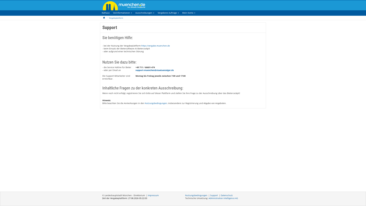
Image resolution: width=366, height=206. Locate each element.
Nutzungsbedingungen (156, 103)
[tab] (105, 13)
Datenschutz (227, 195)
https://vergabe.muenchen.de (155, 45)
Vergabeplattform (116, 18)
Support (214, 195)
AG (223, 198)
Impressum (153, 195)
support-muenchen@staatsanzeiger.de (155, 70)
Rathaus (106, 12)
